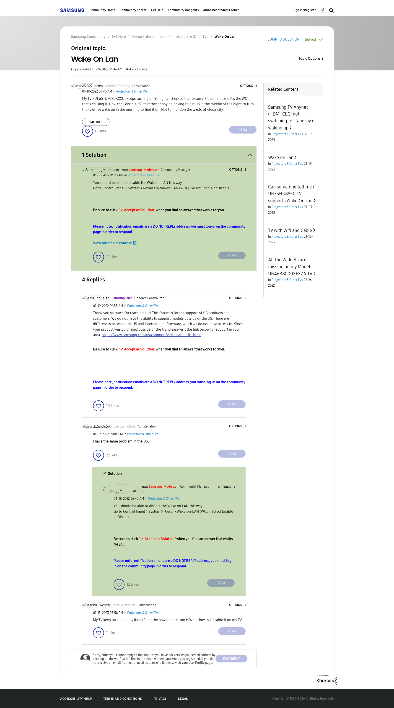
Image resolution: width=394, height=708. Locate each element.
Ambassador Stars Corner (221, 10)
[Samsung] (72, 10)
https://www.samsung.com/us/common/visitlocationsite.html (151, 335)
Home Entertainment (149, 36)
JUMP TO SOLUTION (284, 39)
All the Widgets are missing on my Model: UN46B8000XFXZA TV (290, 266)
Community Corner (133, 10)
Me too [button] (95, 122)
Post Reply (231, 659)
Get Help (157, 10)
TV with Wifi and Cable (290, 230)
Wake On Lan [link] (225, 36)
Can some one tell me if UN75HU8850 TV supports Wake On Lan (292, 193)
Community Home (102, 10)
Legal (183, 699)
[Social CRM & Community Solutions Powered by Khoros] (327, 679)
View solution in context (112, 243)
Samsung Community (88, 36)
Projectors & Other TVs (190, 36)
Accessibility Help (76, 699)
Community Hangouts (183, 10)
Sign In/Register (304, 10)
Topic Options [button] (309, 58)
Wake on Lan (280, 157)
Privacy (160, 699)
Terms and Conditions (122, 699)
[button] (249, 86)
